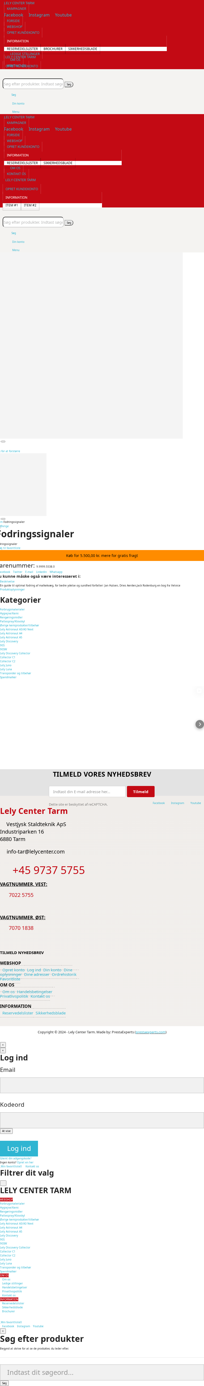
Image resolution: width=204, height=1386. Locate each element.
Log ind (19, 1148)
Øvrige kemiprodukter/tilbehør (19, 625)
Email (7, 1069)
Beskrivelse (7, 581)
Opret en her (25, 1162)
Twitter (17, 572)
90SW (3, 649)
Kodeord (12, 1104)
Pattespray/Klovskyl (12, 621)
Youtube (38, 1326)
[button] (16, 9)
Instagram (23, 1326)
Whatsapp (56, 572)
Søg (69, 84)
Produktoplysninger (12, 589)
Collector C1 (7, 657)
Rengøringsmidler (11, 617)
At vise (6, 1131)
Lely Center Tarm (19, 3)
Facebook (8, 1326)
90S (2, 645)
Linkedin (41, 572)
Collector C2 (7, 661)
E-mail (29, 572)
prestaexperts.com (150, 1032)
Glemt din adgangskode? (15, 1158)
